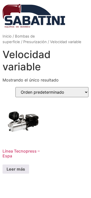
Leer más (16, 169)
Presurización (35, 42)
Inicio (7, 36)
